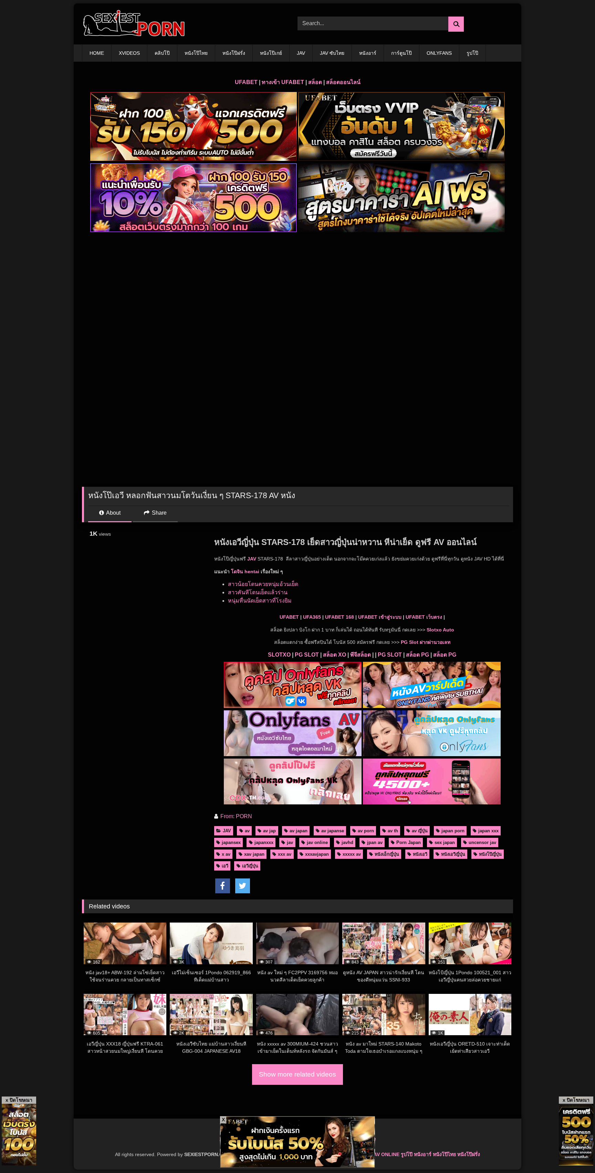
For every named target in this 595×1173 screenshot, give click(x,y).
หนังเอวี (420, 854)
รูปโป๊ (472, 53)
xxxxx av (352, 854)
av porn (366, 830)
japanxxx (263, 842)
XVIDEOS (129, 53)
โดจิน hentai (245, 571)
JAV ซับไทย (332, 53)
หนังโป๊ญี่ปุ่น (490, 854)
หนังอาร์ (367, 53)
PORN (244, 816)
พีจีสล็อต (360, 655)
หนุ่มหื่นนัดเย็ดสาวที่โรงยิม (260, 601)
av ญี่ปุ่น (420, 830)
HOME (97, 53)
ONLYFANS (439, 53)
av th (393, 830)
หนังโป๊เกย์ (271, 53)
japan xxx (488, 830)
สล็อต (315, 82)
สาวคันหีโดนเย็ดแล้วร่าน (258, 592)
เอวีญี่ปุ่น (250, 865)
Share (158, 513)
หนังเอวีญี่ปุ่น (453, 854)
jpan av (375, 842)
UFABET (246, 82)
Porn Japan (408, 842)
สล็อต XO (334, 655)
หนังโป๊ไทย (196, 53)
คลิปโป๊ (162, 53)
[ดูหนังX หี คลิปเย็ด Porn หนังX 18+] (133, 24)
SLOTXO (279, 655)
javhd (347, 842)
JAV (301, 53)
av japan (298, 830)
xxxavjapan (317, 854)
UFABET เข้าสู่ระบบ (379, 617)
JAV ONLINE (385, 1154)
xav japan (254, 854)
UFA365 (312, 617)
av (247, 830)
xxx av (284, 854)
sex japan (445, 842)
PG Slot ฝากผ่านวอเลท (425, 642)
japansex (231, 842)
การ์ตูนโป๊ (401, 53)
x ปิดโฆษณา (19, 1100)
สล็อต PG (417, 655)
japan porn (452, 830)
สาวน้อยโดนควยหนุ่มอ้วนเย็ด (263, 584)
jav (290, 842)
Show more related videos (297, 1074)
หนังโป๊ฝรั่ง (233, 53)
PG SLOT (307, 655)
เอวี (225, 865)
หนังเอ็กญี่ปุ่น (387, 854)
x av (226, 854)
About (113, 513)
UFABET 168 (339, 617)
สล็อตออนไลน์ (343, 82)
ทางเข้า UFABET (283, 82)
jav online (317, 842)
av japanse (332, 830)
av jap (269, 830)
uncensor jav (482, 842)
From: (227, 816)
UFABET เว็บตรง (424, 617)
